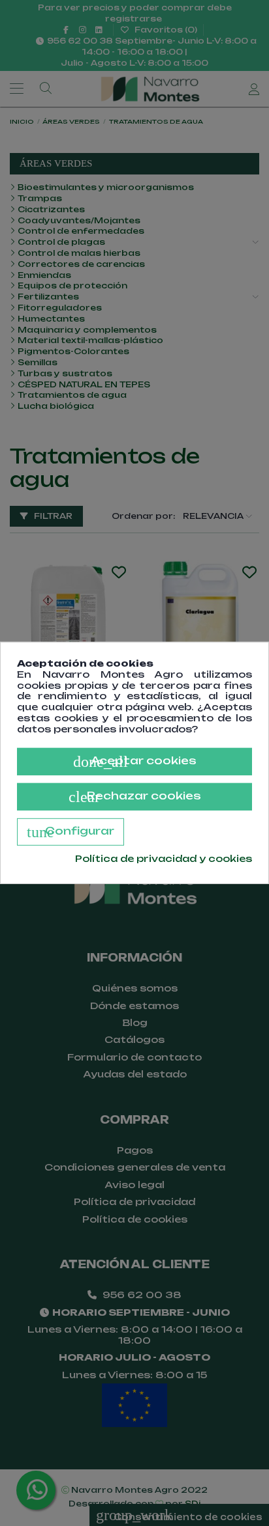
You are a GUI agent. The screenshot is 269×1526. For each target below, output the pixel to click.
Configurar (70, 831)
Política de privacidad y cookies (163, 858)
